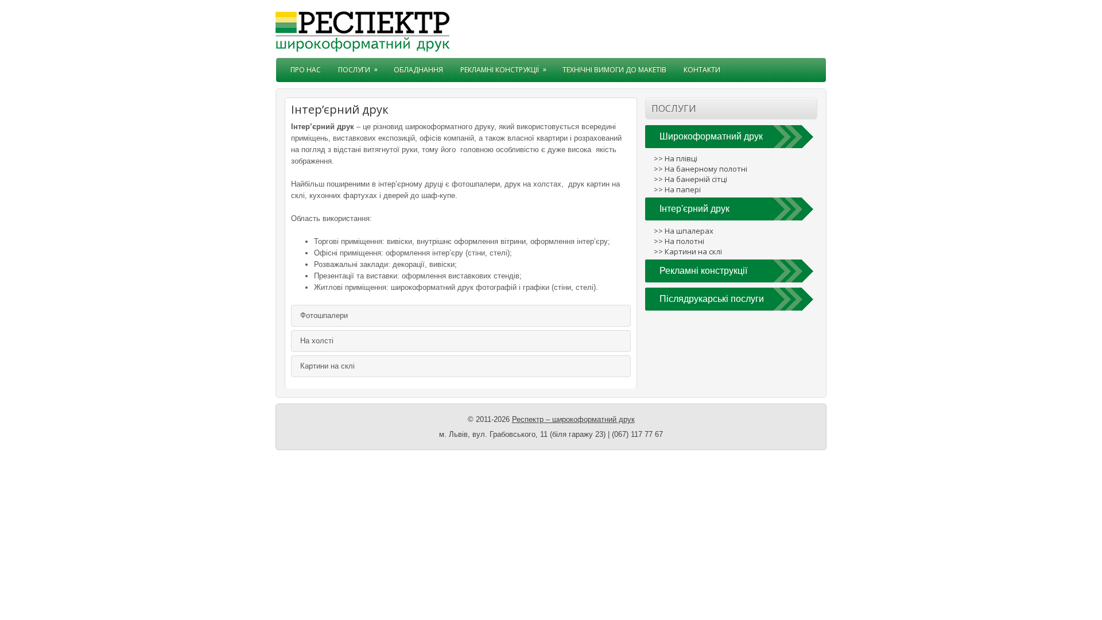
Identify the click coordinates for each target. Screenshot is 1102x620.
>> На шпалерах (683, 231)
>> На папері (677, 189)
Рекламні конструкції (503, 69)
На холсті (316, 340)
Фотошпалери (324, 315)
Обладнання (418, 70)
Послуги (358, 69)
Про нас (305, 70)
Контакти (702, 70)
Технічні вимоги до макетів (614, 70)
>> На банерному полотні (700, 169)
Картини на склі (327, 366)
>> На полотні (679, 241)
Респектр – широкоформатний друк (573, 419)
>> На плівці (675, 158)
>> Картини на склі (688, 251)
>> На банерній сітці (690, 179)
